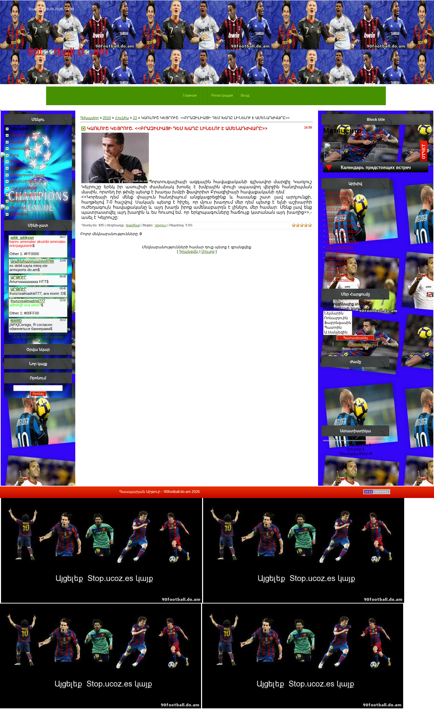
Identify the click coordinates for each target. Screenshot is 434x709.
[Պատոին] (337, 327)
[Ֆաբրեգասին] (337, 323)
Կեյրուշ (160, 225)
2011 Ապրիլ (337, 263)
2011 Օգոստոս (340, 279)
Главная (190, 95)
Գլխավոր (89, 118)
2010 (107, 118)
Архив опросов (365, 344)
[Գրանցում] (2, 208)
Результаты (343, 344)
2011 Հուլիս (337, 274)
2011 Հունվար (340, 247)
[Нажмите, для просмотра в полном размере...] (115, 182)
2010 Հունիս (338, 209)
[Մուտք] (2, 156)
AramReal (133, 225)
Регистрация (222, 95)
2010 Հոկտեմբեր (343, 231)
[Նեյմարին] (337, 313)
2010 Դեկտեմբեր (343, 241)
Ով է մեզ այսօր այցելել (355, 474)
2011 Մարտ (338, 258)
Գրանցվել (188, 251)
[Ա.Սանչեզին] (337, 332)
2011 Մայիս (337, 269)
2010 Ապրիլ (337, 198)
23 (135, 118)
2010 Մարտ (338, 193)
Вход (245, 95)
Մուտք (208, 251)
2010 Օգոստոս (340, 220)
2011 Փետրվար (341, 252)
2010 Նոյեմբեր (340, 236)
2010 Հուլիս (337, 214)
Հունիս (122, 118)
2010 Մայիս (337, 204)
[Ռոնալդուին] (337, 318)
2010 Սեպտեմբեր (343, 225)
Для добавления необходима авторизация (38, 338)
